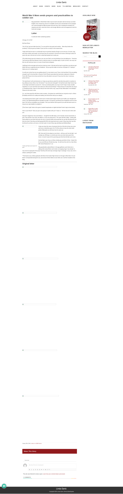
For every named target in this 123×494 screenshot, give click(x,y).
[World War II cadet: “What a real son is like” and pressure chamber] (85, 108)
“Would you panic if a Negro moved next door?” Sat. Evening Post (93, 91)
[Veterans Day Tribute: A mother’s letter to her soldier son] (85, 81)
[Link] (45, 469)
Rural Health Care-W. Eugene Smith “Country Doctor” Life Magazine (93, 100)
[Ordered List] (38, 469)
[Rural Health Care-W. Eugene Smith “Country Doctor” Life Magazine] (85, 99)
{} (47, 469)
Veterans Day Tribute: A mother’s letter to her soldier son (93, 82)
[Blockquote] (41, 469)
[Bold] (30, 469)
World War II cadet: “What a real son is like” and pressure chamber (93, 110)
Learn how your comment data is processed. (54, 474)
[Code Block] (43, 469)
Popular (91, 63)
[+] (49, 469)
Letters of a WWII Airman (36, 443)
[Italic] (32, 469)
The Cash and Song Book (90, 75)
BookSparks (71, 491)
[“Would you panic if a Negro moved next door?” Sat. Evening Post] (85, 89)
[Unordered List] (40, 469)
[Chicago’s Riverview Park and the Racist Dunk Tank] (85, 66)
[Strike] (36, 469)
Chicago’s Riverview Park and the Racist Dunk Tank (93, 68)
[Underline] (34, 469)
